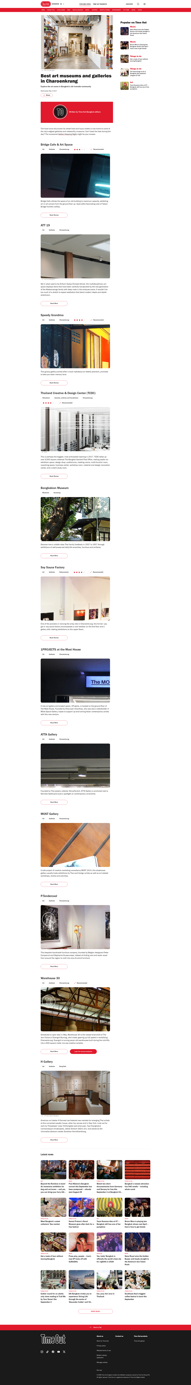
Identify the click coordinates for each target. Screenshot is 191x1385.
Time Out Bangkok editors (89, 112)
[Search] (138, 4)
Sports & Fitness (105, 10)
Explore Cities (85, 4)
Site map (99, 1370)
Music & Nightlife (78, 10)
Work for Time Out (103, 1341)
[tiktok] (47, 1352)
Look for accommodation (83, 1052)
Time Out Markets (100, 4)
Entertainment (116, 10)
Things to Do (51, 10)
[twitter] (64, 1352)
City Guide (126, 10)
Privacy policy (101, 1346)
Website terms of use (104, 1350)
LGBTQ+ (87, 10)
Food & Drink (61, 10)
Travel (133, 10)
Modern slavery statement (102, 1357)
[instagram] (42, 1352)
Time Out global (139, 1341)
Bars (68, 10)
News (43, 10)
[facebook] (53, 1352)
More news (95, 1311)
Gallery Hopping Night (67, 135)
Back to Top (97, 1327)
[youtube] (58, 1352)
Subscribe (129, 4)
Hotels (140, 10)
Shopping (94, 10)
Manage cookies (102, 1362)
